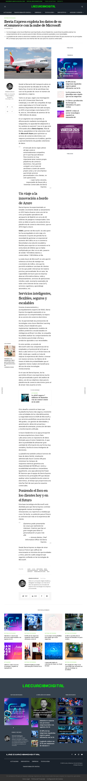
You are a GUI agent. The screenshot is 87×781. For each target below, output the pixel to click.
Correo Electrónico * (36, 384)
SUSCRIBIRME (36, 414)
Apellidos (33, 397)
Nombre (32, 391)
